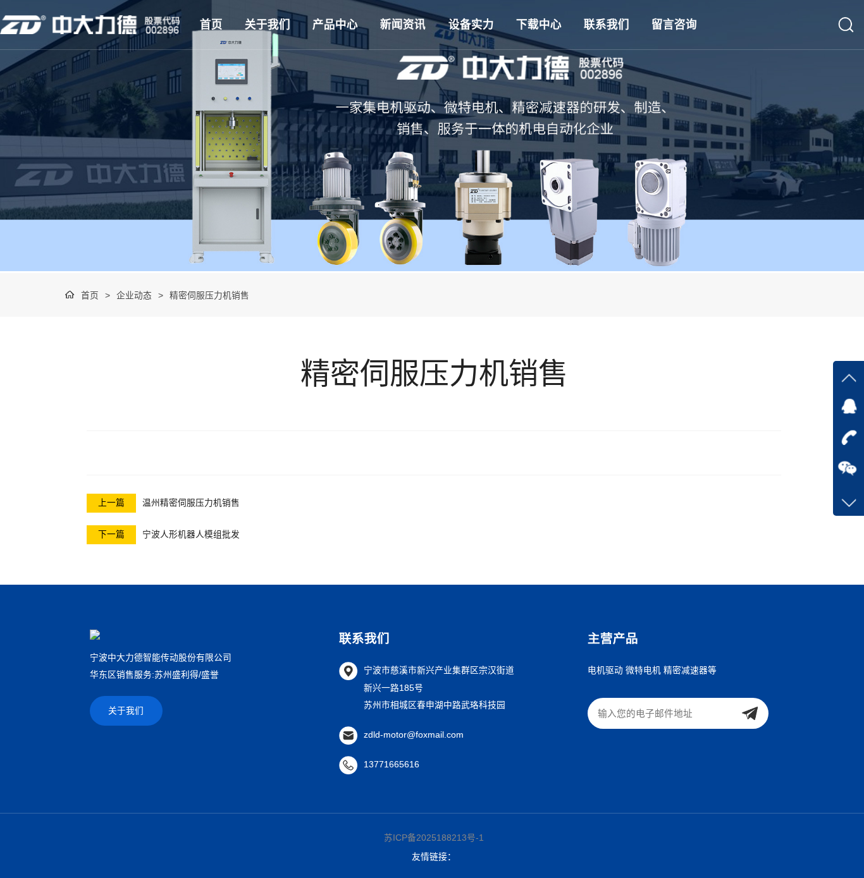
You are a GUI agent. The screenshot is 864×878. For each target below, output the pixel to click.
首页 (211, 24)
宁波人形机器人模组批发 (191, 534)
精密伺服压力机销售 (209, 295)
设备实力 (471, 24)
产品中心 (335, 24)
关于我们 (267, 24)
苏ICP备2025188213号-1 (434, 838)
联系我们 (606, 24)
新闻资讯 (403, 24)
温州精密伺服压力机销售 (191, 503)
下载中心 (539, 24)
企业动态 (134, 295)
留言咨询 (674, 24)
